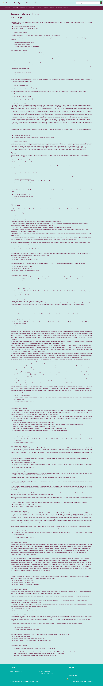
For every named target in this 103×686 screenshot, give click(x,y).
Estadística (39, 7)
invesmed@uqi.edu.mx (45, 671)
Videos (52, 7)
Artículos (31, 7)
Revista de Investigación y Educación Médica (22, 3)
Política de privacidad (16, 671)
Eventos (46, 7)
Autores (15, 7)
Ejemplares (23, 7)
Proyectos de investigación (62, 7)
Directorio (7, 7)
